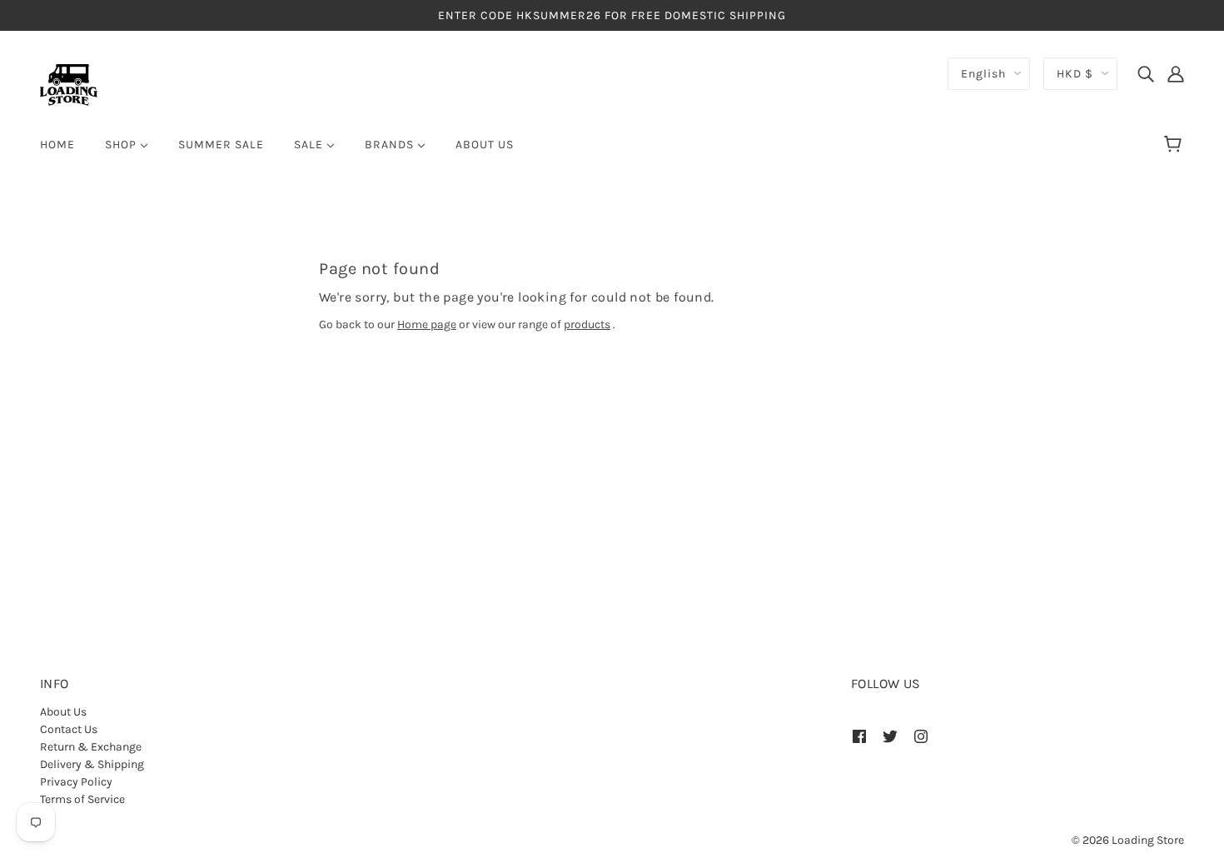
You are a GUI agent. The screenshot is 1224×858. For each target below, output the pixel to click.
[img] (1146, 73)
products (587, 324)
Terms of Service (82, 799)
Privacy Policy (76, 782)
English (983, 74)
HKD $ (1075, 74)
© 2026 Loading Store (1128, 840)
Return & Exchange (91, 747)
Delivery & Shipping (92, 764)
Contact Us (68, 729)
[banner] (68, 84)
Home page (426, 324)
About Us (63, 712)
